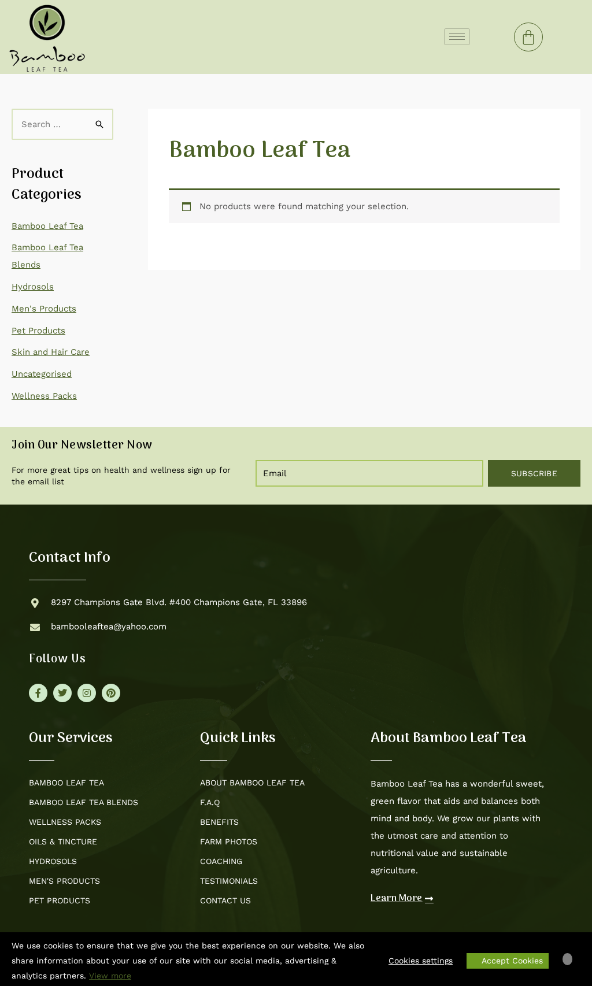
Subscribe (534, 473)
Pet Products (38, 330)
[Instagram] (86, 693)
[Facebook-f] (38, 693)
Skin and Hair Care (51, 352)
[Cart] (528, 37)
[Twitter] (62, 693)
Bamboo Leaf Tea (47, 226)
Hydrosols (33, 286)
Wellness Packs (44, 396)
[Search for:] (62, 124)
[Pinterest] (111, 693)
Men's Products (44, 308)
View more (110, 975)
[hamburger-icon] (457, 36)
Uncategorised (42, 374)
